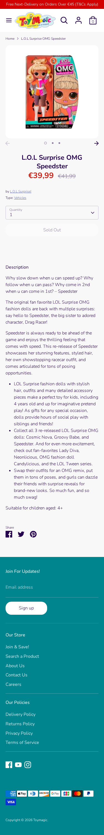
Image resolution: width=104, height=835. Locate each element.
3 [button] (59, 143)
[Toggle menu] (6, 20)
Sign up (26, 608)
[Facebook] (9, 764)
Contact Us (16, 675)
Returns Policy (20, 724)
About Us (15, 666)
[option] (52, 91)
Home (10, 38)
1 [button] (45, 143)
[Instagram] (27, 764)
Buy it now (52, 247)
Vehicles (20, 198)
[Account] (78, 18)
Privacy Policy (19, 733)
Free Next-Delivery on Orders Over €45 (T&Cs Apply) (52, 4)
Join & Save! (17, 647)
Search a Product (22, 656)
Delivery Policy (20, 714)
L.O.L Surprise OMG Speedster (43, 38)
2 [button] (53, 143)
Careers (13, 684)
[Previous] (7, 143)
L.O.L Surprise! (20, 191)
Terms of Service (22, 742)
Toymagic (40, 820)
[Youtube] (18, 764)
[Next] (96, 143)
